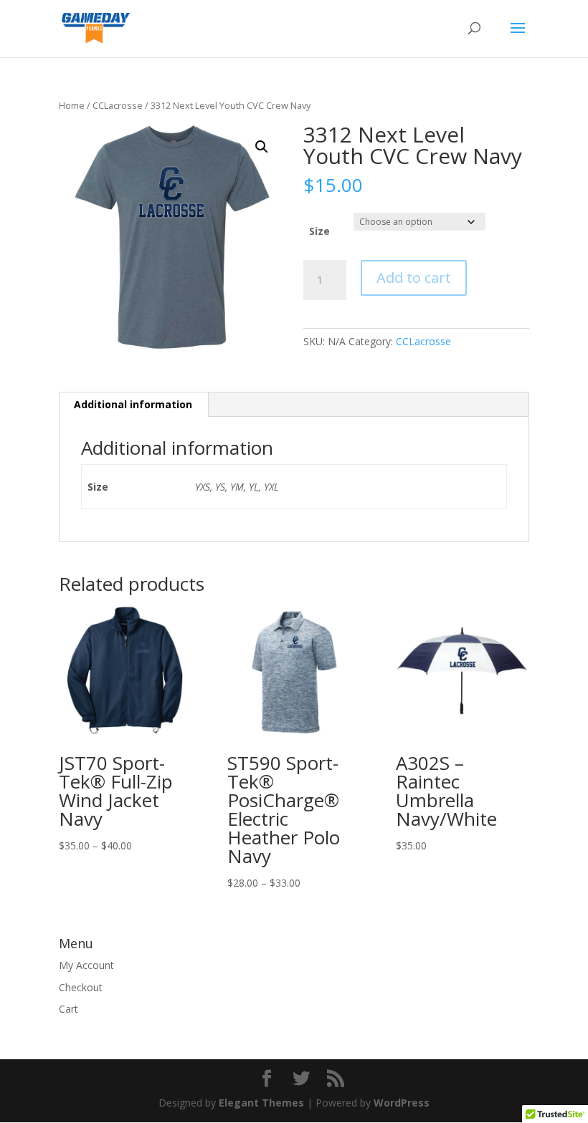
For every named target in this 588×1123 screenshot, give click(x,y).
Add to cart (413, 277)
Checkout (81, 987)
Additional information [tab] (133, 404)
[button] (262, 147)
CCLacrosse (118, 105)
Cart (68, 1009)
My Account (86, 965)
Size (319, 231)
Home (72, 105)
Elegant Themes (261, 1102)
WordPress (402, 1102)
